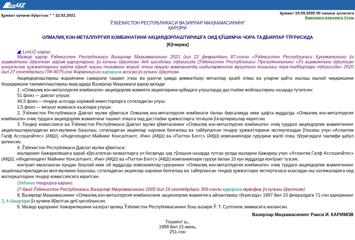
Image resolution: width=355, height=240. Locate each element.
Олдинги (26, 183)
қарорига (112, 71)
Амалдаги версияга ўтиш (329, 17)
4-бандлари (18, 201)
